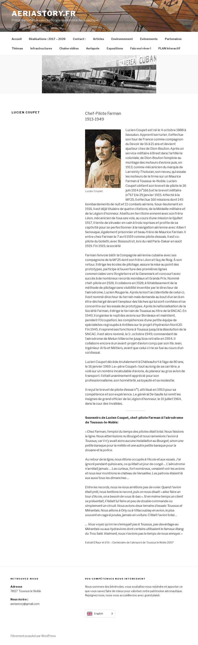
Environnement (122, 39)
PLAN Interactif (169, 48)
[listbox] (100, 613)
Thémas (17, 48)
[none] (100, 613)
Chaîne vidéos (69, 48)
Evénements (149, 39)
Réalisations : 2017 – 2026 (47, 39)
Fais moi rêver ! (140, 48)
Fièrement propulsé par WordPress (33, 635)
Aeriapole (92, 48)
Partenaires (173, 39)
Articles (98, 39)
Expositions (115, 48)
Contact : (79, 39)
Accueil (17, 39)
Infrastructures (41, 48)
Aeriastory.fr (44, 13)
